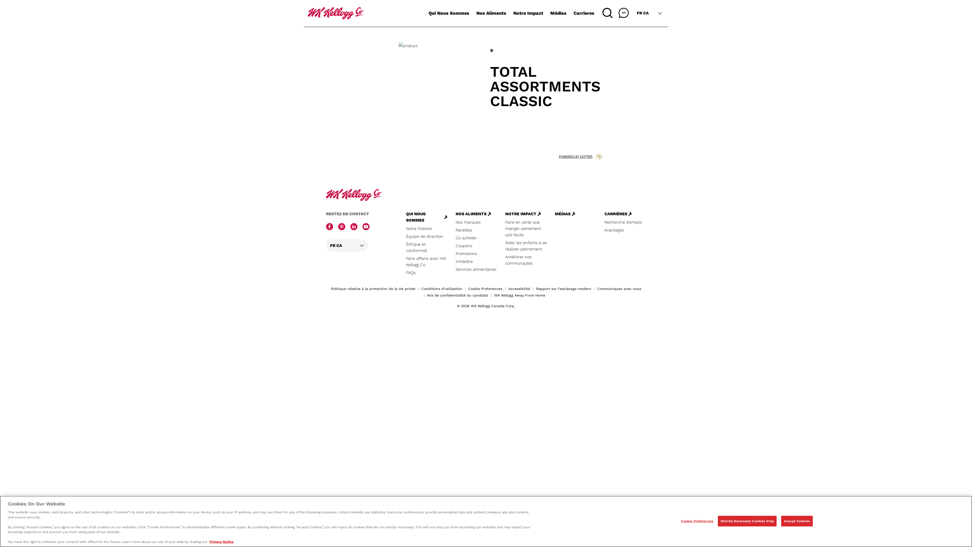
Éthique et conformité (416, 247)
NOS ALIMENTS (471, 213)
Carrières (615, 213)
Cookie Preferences (697, 521)
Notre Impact (528, 13)
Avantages (614, 230)
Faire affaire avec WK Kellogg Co (426, 261)
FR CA (643, 13)
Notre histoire (419, 228)
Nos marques (468, 222)
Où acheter (466, 238)
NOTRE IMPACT (520, 213)
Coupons (464, 245)
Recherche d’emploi (623, 222)
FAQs (411, 272)
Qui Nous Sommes (449, 13)
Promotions (466, 253)
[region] (486, 521)
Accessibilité (519, 289)
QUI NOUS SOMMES (416, 217)
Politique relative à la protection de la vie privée (373, 289)
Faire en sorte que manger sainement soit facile (523, 228)
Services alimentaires (476, 269)
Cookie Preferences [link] (485, 289)
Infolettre (464, 261)
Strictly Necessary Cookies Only (747, 521)
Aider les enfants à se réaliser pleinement (526, 245)
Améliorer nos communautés (519, 260)
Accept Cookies (797, 521)
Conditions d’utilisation (441, 289)
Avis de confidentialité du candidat (457, 295)
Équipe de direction (424, 236)
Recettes (464, 230)
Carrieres (584, 13)
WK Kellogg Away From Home (519, 295)
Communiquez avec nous (619, 289)
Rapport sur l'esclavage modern (563, 289)
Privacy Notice (222, 542)
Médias (558, 13)
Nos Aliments (491, 13)
